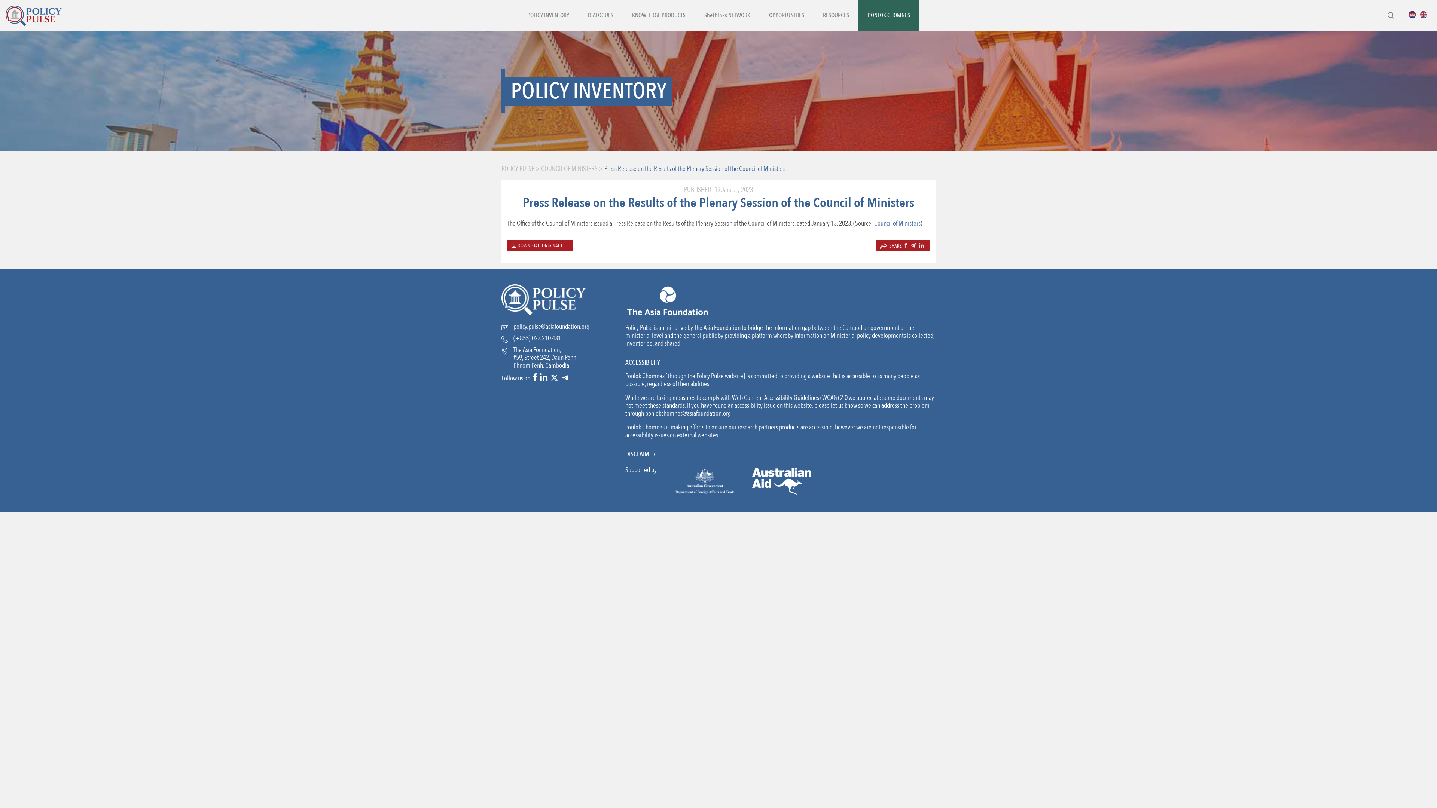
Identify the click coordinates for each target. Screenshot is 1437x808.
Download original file (542, 245)
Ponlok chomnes (889, 15)
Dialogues (600, 15)
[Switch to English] (1425, 14)
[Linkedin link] (543, 378)
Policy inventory (548, 15)
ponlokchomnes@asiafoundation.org (688, 413)
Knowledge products (659, 15)
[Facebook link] (535, 378)
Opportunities (786, 15)
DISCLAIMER (640, 454)
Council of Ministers (897, 223)
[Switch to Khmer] (1414, 14)
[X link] (554, 378)
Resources (836, 15)
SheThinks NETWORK (727, 15)
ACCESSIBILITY (642, 362)
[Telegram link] (565, 378)
